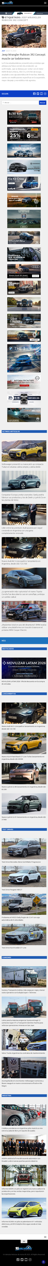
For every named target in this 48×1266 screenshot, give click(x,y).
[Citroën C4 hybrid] (24, 421)
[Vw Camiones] (24, 311)
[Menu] (45, 3)
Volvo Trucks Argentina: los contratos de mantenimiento (23, 1053)
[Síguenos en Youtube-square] (41, 93)
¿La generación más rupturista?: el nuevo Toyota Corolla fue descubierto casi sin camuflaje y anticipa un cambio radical (23, 594)
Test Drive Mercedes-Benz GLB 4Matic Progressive (21, 862)
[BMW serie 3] (24, 372)
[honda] (24, 244)
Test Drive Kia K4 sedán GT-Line (14, 948)
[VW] (24, 207)
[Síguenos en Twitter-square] (38, 93)
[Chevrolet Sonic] (24, 294)
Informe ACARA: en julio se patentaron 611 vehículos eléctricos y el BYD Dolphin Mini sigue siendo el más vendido (22, 1224)
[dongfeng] (24, 157)
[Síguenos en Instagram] (45, 93)
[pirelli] (24, 140)
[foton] (24, 13)
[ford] (24, 227)
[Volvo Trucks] (24, 405)
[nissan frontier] (24, 388)
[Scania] (24, 261)
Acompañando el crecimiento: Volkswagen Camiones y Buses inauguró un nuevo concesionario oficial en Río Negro (22, 1083)
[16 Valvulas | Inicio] (9, 3)
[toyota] (24, 327)
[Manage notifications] (43, 1262)
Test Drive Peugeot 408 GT (12, 890)
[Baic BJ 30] (24, 124)
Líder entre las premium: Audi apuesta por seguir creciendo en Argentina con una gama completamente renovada (22, 530)
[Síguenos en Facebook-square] (34, 93)
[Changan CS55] (24, 173)
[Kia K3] (24, 190)
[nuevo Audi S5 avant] (24, 278)
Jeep (3, 51)
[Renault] (24, 341)
